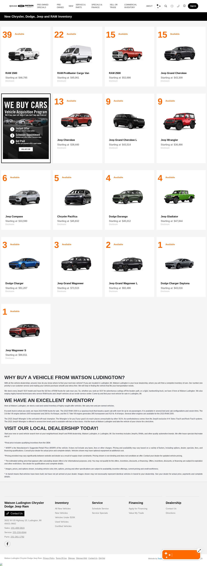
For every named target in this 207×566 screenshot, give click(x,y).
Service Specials (100, 513)
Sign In (193, 6)
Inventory (62, 502)
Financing (136, 502)
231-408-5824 (18, 528)
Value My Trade (136, 513)
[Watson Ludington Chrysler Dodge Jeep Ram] (22, 6)
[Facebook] (7, 544)
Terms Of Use (61, 558)
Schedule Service (100, 508)
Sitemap (71, 558)
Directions (170, 513)
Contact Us (16, 513)
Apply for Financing (138, 508)
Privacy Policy (49, 558)
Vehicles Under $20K (65, 517)
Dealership (173, 502)
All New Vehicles (63, 508)
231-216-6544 (19, 532)
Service (97, 502)
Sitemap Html (81, 558)
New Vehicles (61, 513)
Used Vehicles (61, 522)
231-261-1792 (17, 537)
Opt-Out (102, 558)
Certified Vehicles (63, 526)
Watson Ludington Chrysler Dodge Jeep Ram (23, 558)
